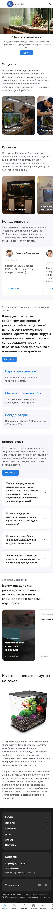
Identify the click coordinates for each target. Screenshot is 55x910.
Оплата (9, 839)
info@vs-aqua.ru (12, 868)
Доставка (10, 844)
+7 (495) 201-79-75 (15, 863)
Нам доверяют (13, 221)
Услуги (7, 64)
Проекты (9, 147)
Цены (8, 834)
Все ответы (10, 472)
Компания (10, 828)
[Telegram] (45, 885)
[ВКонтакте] (39, 885)
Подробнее (26, 53)
